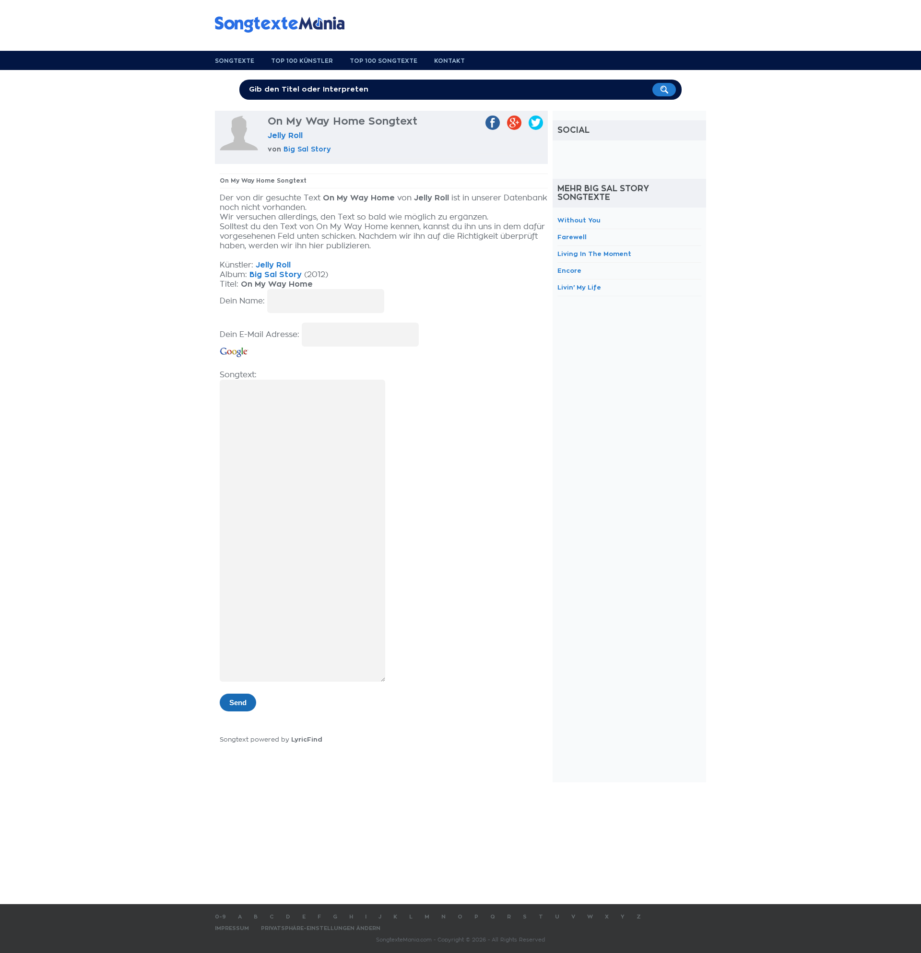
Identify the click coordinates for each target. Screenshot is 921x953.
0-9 (220, 916)
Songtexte (234, 61)
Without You (579, 220)
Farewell (572, 237)
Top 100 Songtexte (383, 61)
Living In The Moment (594, 254)
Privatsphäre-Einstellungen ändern (320, 928)
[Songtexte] (284, 24)
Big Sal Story (307, 149)
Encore (569, 270)
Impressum (232, 928)
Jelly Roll (285, 135)
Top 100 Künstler (302, 61)
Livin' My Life (579, 287)
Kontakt (449, 61)
